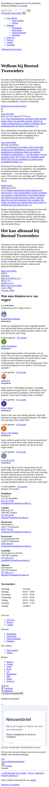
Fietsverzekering (19, 33)
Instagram (8, 691)
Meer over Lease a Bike (11, 285)
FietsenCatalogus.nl (9, 775)
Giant (9, 667)
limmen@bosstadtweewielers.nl (14, 517)
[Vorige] (2, 311)
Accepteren (14, 784)
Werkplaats (17, 28)
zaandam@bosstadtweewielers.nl (15, 560)
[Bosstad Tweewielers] (11, 13)
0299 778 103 (7, 529)
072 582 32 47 (7, 572)
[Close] (2, 704)
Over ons (10, 37)
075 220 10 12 (7, 558)
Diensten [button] (10, 25)
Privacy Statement (36, 773)
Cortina (10, 664)
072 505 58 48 (7, 515)
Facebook (8, 688)
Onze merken (18, 20)
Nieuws (10, 40)
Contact (10, 42)
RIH (8, 676)
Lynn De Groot (7, 460)
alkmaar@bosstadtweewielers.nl (15, 575)
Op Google (22, 338)
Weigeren (5, 784)
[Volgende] (5, 311)
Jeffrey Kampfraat (9, 346)
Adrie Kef (5, 381)
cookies (33, 780)
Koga (9, 669)
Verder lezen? (7, 185)
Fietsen (15, 23)
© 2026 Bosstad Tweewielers (13, 773)
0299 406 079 (7, 543)
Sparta (9, 679)
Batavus (10, 662)
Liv (8, 671)
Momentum (11, 674)
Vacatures (11, 45)
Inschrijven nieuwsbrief (11, 693)
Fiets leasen (17, 30)
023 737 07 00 (7, 501)
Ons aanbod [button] (12, 18)
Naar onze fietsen (8, 142)
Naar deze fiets (7, 114)
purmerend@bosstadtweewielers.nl (16, 532)
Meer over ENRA (9, 271)
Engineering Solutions (10, 319)
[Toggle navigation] (24, 13)
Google (24, 6)
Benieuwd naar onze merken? (14, 106)
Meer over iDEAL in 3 (11, 278)
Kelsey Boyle (7, 408)
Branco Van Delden (9, 433)
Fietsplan (16, 35)
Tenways (10, 681)
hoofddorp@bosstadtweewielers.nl (16, 503)
